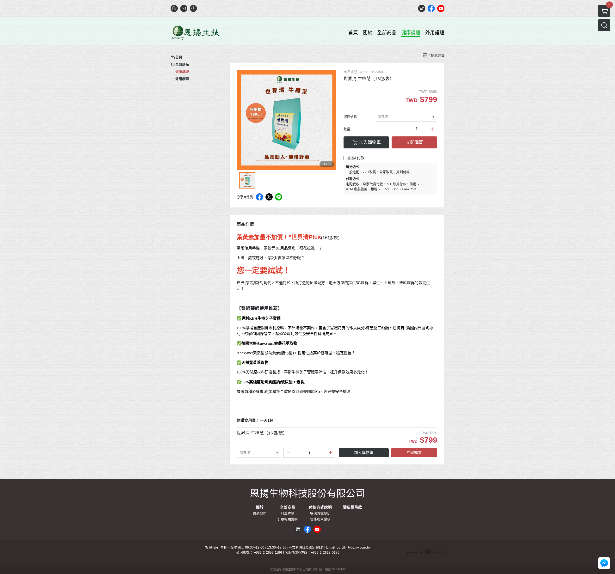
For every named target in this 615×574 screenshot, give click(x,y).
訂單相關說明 (287, 519)
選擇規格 (350, 117)
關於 (260, 507)
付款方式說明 (320, 507)
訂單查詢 (287, 513)
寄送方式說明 (320, 513)
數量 (347, 129)
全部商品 (287, 507)
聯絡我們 (259, 513)
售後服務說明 (320, 519)
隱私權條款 (352, 507)
